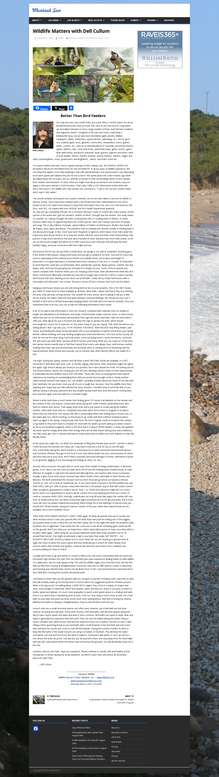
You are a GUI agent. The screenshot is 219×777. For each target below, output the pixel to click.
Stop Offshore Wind (81, 727)
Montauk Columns (77, 38)
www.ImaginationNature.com (86, 680)
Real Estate (95, 20)
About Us (115, 727)
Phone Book (118, 20)
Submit (135, 20)
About (35, 20)
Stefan (61, 38)
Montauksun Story (94, 38)
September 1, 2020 (45, 38)
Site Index (115, 751)
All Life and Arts (118, 760)
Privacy (114, 756)
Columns (53, 20)
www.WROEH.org (105, 677)
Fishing (151, 20)
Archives (169, 20)
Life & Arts (73, 20)
